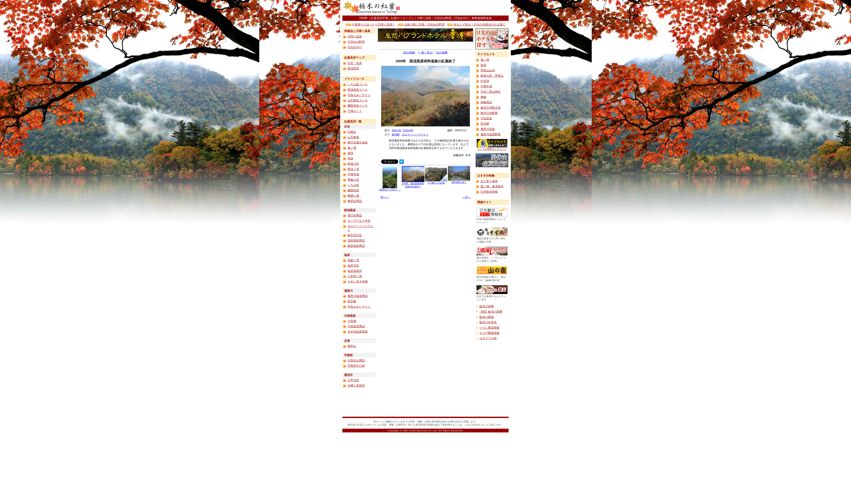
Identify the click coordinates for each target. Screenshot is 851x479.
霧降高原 (353, 190)
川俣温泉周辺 (356, 326)
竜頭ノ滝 (353, 169)
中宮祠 (484, 81)
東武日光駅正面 (490, 107)
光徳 (350, 158)
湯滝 (350, 153)
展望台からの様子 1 (389, 189)
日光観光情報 (489, 191)
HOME (363, 18)
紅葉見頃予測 (379, 18)
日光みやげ (461, 18)
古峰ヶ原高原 (356, 385)
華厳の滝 (353, 179)
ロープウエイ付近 (359, 220)
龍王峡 (351, 301)
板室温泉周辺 (356, 245)
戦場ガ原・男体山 (492, 75)
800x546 (396, 130)
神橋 (483, 97)
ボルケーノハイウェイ (415, 134)
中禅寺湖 (353, 174)
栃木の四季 (486, 306)
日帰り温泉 (424, 18)
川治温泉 (486, 118)
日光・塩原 (354, 63)
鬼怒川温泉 (487, 129)
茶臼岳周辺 (354, 215)
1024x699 (407, 130)
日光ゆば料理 (442, 18)
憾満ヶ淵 (353, 195)
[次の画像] (442, 52)
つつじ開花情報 (489, 327)
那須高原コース (357, 89)
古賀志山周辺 (356, 360)
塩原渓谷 (353, 265)
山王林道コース (357, 100)
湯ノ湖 (351, 147)
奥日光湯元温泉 (357, 142)
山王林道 (353, 137)
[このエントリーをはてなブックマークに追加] (401, 163)
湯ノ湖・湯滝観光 (492, 186)
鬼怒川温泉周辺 (357, 296)
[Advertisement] (457, 7)
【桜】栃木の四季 (490, 311)
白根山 (351, 131)
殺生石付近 (354, 235)
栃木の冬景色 (488, 322)
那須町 (396, 134)
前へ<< (385, 197)
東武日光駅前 (489, 113)
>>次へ (466, 197)
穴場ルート (354, 111)
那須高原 (353, 68)
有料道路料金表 (482, 18)
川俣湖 (351, 321)
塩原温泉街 (354, 271)
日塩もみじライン (359, 95)
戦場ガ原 (353, 163)
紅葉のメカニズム (402, 18)
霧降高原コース (357, 105)
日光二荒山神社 (490, 91)
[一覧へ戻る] (425, 52)
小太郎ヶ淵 (354, 276)
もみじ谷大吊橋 (357, 281)
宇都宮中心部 (356, 365)
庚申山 (351, 346)
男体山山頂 (487, 70)
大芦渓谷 (353, 380)
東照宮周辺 (354, 201)
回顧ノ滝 (353, 260)
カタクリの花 (488, 338)
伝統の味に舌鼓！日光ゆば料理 (424, 24)
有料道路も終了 (459, 182)
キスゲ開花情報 (489, 333)
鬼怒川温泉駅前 (490, 134)
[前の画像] (409, 52)
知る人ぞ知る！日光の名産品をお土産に (480, 24)
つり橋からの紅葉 (436, 183)
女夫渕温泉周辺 (357, 331)
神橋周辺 (486, 102)
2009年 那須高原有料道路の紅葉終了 (413, 185)
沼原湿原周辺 (356, 240)
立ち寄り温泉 (489, 181)
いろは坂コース (357, 84)
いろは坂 (353, 185)
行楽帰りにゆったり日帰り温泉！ (373, 24)
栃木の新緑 (486, 317)
